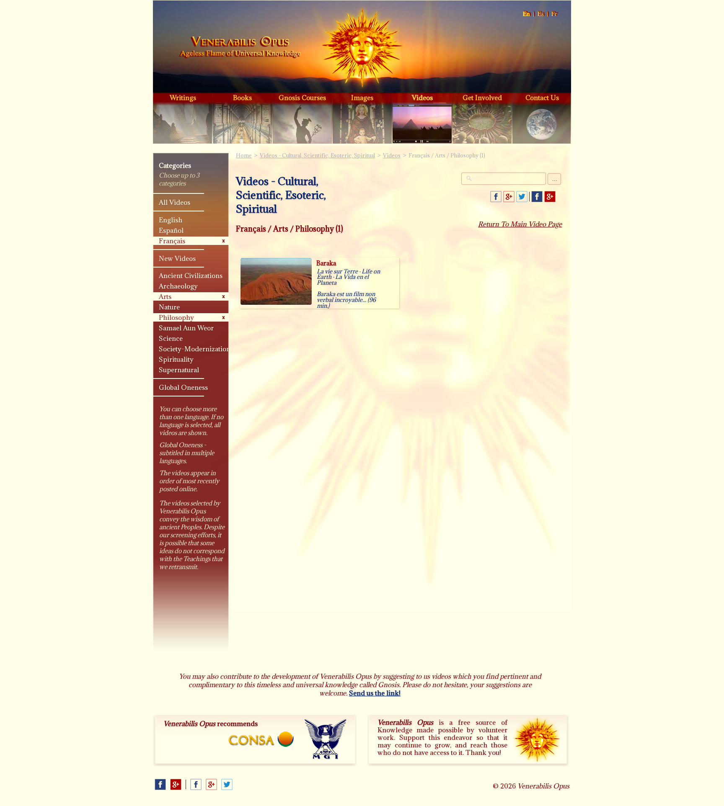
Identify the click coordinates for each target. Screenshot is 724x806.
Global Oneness (183, 387)
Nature (169, 307)
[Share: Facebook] (496, 196)
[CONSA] (261, 739)
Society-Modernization (194, 349)
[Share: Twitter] (521, 196)
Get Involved (482, 97)
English (526, 14)
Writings (183, 97)
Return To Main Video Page (520, 224)
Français (555, 14)
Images (362, 97)
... (554, 179)
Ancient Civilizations (190, 275)
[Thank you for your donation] (537, 739)
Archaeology (178, 286)
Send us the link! (375, 693)
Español (541, 14)
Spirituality (176, 359)
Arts (165, 296)
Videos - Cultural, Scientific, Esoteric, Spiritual (317, 155)
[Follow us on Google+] (550, 196)
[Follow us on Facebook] (537, 196)
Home (240, 47)
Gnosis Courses (302, 97)
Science (171, 338)
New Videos (177, 258)
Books (242, 97)
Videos (422, 97)
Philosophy (176, 317)
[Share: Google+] (509, 196)
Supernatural (179, 370)
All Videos (174, 202)
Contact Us (542, 97)
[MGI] (326, 739)
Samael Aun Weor (186, 328)
